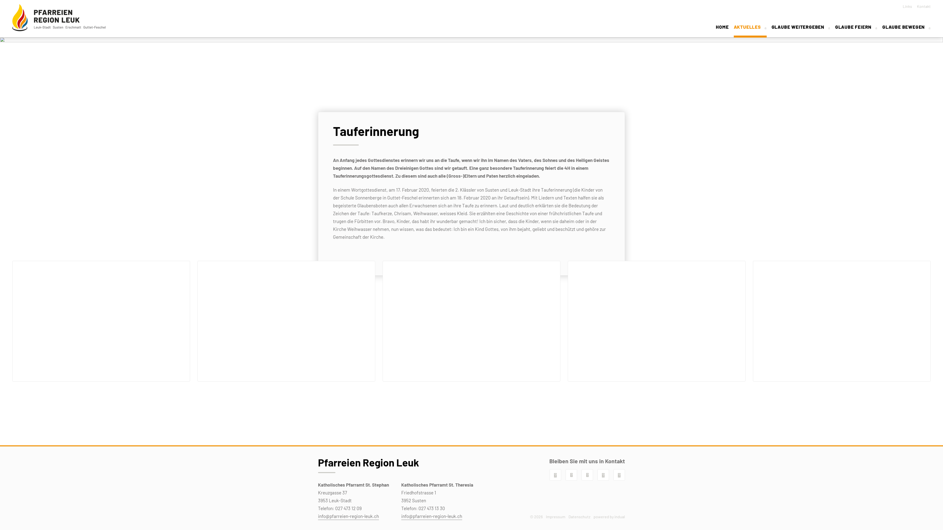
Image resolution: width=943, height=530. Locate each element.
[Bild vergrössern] (101, 321)
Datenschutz (579, 516)
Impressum (555, 516)
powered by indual (609, 516)
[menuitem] (905, 6)
